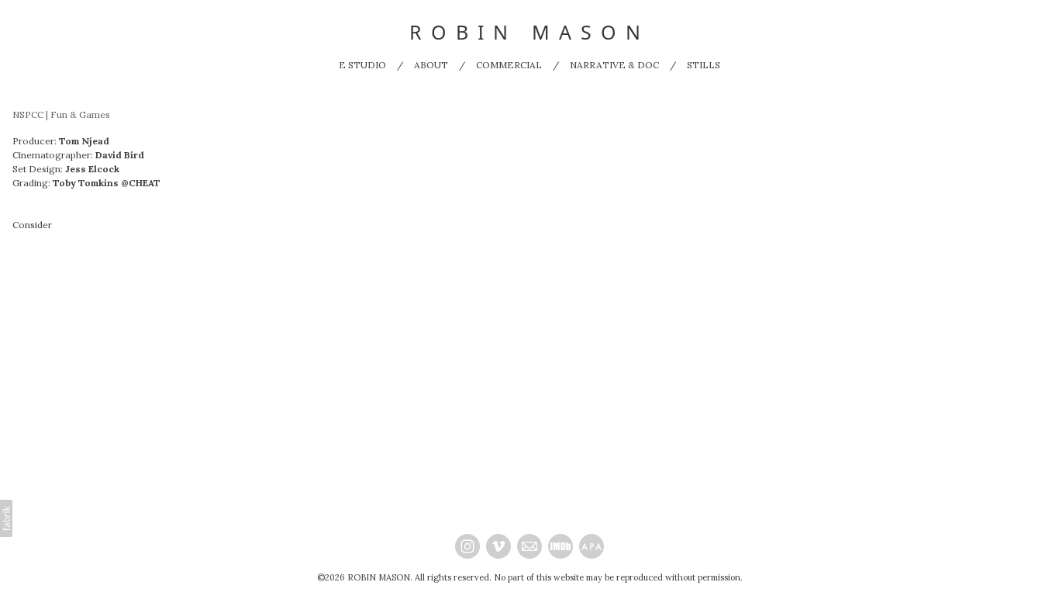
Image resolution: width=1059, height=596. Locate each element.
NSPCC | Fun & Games (61, 114)
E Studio (362, 65)
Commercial (509, 65)
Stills (703, 65)
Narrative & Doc (614, 65)
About (431, 65)
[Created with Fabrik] (6, 518)
